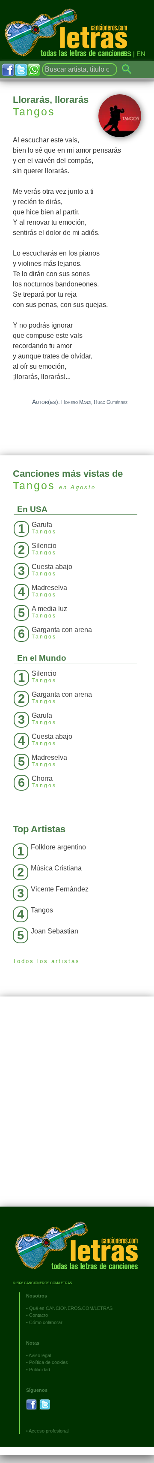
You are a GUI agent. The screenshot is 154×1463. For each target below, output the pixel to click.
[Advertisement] (77, 1108)
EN (140, 53)
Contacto (38, 1315)
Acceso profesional (48, 1430)
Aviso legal (40, 1355)
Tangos (34, 111)
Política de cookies (48, 1362)
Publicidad (39, 1369)
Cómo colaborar (45, 1322)
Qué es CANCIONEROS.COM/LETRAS (71, 1308)
